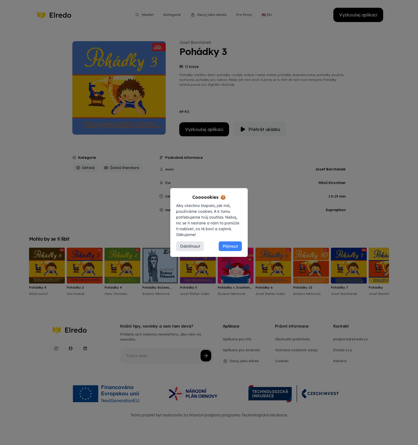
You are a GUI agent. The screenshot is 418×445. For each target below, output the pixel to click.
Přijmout (230, 246)
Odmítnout (190, 246)
